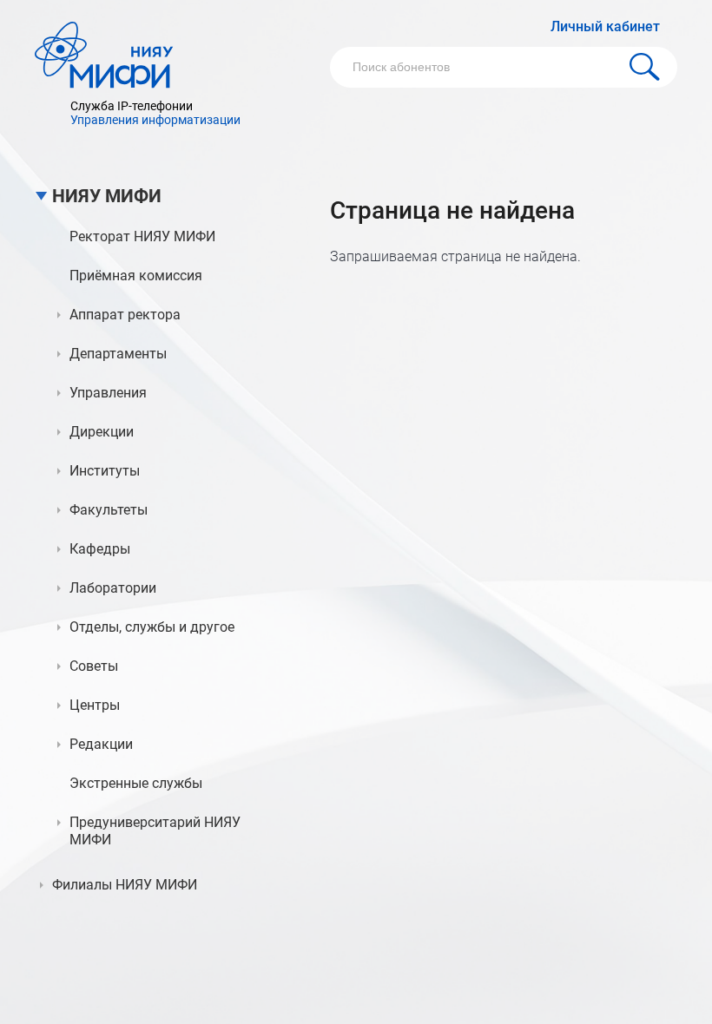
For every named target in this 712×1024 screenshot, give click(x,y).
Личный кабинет (605, 26)
